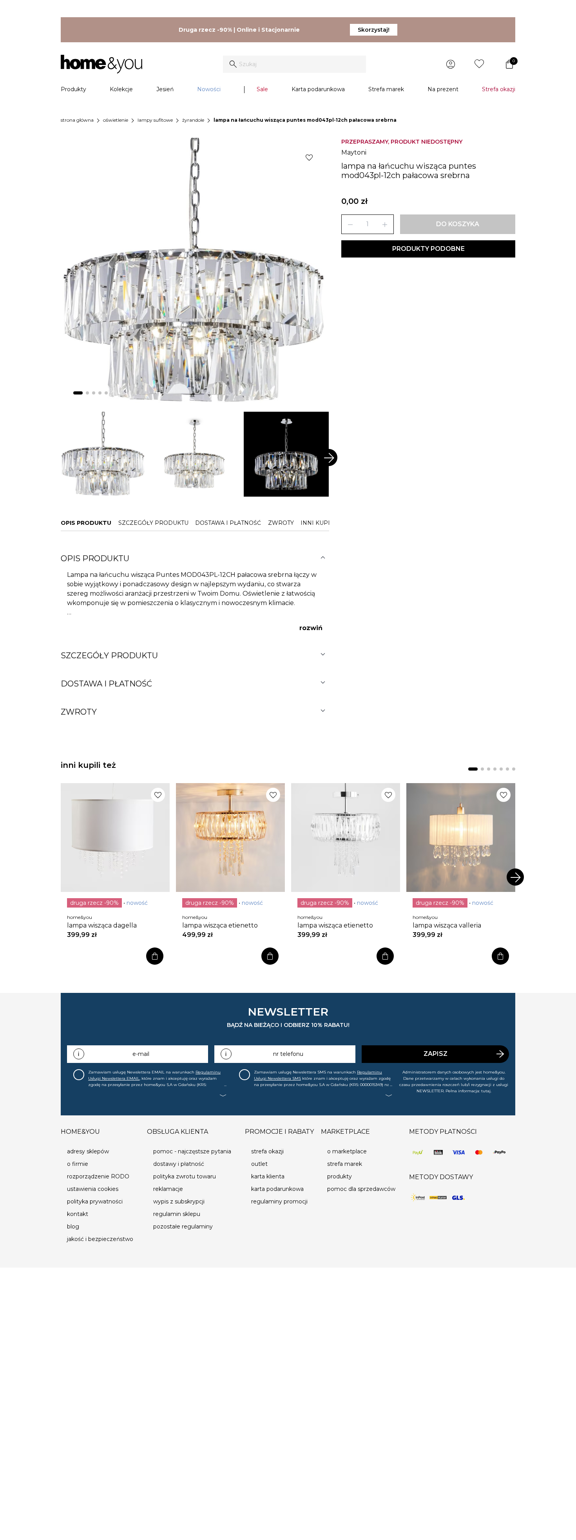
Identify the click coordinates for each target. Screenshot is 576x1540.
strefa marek (344, 1163)
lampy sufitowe (155, 120)
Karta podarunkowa (318, 89)
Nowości (209, 89)
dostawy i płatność (178, 1163)
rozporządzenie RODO (98, 1176)
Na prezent (442, 89)
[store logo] (101, 64)
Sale (262, 89)
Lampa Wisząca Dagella (102, 925)
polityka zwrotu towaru (184, 1176)
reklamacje (168, 1188)
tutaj (486, 1090)
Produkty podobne (428, 248)
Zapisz (435, 1053)
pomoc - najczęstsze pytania (192, 1151)
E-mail (140, 1054)
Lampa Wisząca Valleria (447, 925)
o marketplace (347, 1151)
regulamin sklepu (176, 1214)
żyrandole (193, 120)
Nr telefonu (288, 1054)
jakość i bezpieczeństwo (100, 1239)
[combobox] (294, 64)
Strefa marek (386, 89)
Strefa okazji (498, 89)
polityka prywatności (95, 1201)
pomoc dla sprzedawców (361, 1188)
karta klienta (267, 1176)
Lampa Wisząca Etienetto (220, 925)
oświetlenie (115, 120)
